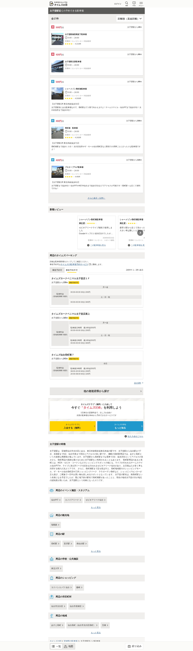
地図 (70, 646)
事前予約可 (57, 270)
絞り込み (136, 646)
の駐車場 (71, 641)
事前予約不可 (72, 270)
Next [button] (140, 233)
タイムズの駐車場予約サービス (74, 264)
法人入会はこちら (135, 436)
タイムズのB (55, 641)
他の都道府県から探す (96, 391)
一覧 (58, 646)
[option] (96, 231)
